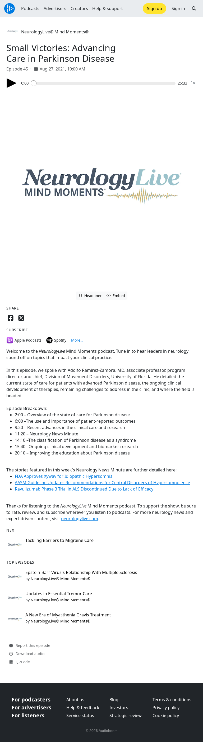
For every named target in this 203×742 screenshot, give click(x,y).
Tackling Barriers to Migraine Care (59, 540)
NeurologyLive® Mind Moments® (55, 32)
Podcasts (30, 8)
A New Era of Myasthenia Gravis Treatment (68, 615)
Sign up (154, 8)
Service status (80, 715)
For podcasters (31, 699)
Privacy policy (166, 707)
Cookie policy (166, 715)
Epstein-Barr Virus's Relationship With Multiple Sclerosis (81, 572)
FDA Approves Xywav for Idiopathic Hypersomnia (64, 476)
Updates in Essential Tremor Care (58, 594)
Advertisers (55, 8)
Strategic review (125, 715)
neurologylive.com (79, 519)
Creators (79, 8)
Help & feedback (82, 707)
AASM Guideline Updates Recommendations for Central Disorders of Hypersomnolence (102, 482)
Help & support (107, 8)
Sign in (178, 8)
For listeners (28, 715)
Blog (113, 700)
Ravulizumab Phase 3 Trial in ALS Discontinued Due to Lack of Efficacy (84, 489)
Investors (118, 707)
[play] (11, 83)
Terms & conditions (172, 700)
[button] (194, 8)
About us (75, 700)
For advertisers (31, 707)
